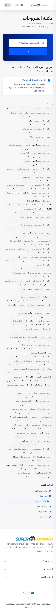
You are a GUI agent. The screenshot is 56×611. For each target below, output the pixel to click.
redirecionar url (46, 433)
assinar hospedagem (44, 177)
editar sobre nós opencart (14, 301)
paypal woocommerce (28, 405)
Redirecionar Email (45, 429)
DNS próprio (47, 297)
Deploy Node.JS (46, 285)
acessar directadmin (34, 109)
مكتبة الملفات (42, 506)
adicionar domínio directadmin (40, 121)
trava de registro (46, 469)
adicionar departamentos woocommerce (37, 117)
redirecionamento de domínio (26, 421)
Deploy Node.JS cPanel (28, 285)
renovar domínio (46, 445)
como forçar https (26, 217)
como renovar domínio (43, 229)
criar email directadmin (43, 265)
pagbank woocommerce (43, 401)
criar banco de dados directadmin (39, 253)
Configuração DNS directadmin (21, 241)
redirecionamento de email (42, 425)
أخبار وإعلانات (42, 496)
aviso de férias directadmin (17, 185)
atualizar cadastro (26, 181)
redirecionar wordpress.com (27, 433)
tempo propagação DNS (14, 465)
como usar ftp (27, 229)
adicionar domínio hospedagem (40, 133)
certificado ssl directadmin (42, 197)
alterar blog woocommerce (42, 153)
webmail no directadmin (22, 473)
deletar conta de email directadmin (39, 281)
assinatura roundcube (44, 181)
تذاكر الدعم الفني (41, 491)
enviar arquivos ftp (25, 313)
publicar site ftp (46, 421)
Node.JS (48, 385)
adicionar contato (16, 113)
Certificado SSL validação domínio (39, 201)
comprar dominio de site (22, 237)
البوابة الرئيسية (48, 23)
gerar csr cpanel (46, 337)
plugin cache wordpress (35, 413)
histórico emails (26, 345)
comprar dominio (29, 233)
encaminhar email (26, 309)
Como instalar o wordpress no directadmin (36, 225)
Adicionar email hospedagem (41, 137)
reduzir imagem (46, 437)
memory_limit (47, 369)
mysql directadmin (12, 381)
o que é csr (21, 393)
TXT (35, 469)
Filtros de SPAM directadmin (41, 325)
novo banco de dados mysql (17, 385)
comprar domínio (45, 233)
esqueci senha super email (22, 317)
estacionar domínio (44, 321)
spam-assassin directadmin (19, 449)
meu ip (24, 373)
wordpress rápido (45, 477)
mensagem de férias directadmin (26, 369)
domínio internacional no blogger (39, 301)
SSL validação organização (42, 461)
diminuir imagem (26, 289)
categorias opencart (13, 193)
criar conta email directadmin (41, 261)
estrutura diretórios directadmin (23, 321)
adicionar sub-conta (16, 145)
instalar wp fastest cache (23, 361)
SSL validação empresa (21, 457)
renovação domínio (25, 441)
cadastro (26, 193)
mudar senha (18, 377)
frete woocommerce (19, 333)
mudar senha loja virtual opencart (39, 381)
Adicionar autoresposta (15, 109)
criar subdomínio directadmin (41, 277)
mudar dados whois (44, 377)
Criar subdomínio (19, 273)
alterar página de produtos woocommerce (36, 165)
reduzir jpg (33, 437)
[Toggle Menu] (52, 5)
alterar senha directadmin (42, 169)
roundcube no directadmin (42, 449)
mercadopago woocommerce (40, 373)
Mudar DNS (30, 377)
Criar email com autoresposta (16, 261)
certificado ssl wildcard (14, 205)
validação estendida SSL (43, 473)
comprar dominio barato (43, 237)
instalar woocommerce (43, 361)
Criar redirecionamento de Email (40, 273)
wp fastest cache (30, 477)
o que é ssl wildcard (44, 397)
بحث (28, 51)
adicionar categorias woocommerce (38, 113)
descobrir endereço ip (43, 289)
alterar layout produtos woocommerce (38, 161)
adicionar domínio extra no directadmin (37, 129)
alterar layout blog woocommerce (39, 157)
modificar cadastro (12, 373)
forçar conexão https (20, 325)
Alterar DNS (25, 153)
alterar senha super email (42, 173)
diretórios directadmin (22, 293)
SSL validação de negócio (42, 457)
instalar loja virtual (17, 357)
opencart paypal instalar (25, 397)
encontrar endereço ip (43, 313)
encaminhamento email (16, 305)
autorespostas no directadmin (41, 185)
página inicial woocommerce (41, 409)
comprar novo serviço (44, 241)
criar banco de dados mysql (41, 257)
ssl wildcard (25, 461)
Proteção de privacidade (19, 417)
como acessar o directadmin (32, 209)
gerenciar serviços (24, 341)
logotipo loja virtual (45, 365)
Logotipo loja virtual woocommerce (22, 365)
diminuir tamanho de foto (42, 293)
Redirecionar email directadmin (23, 429)
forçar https (47, 329)
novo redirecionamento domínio (40, 393)
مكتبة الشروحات (35, 23)
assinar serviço (27, 177)
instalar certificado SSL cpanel (40, 353)
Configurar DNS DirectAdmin (41, 245)
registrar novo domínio (43, 441)
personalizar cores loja (19, 409)
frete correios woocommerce (41, 333)
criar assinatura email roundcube (17, 249)
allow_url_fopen (26, 149)
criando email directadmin (42, 249)
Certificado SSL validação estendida (39, 205)
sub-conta (29, 465)
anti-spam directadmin (22, 173)
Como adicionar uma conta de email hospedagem (33, 213)
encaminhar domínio (44, 309)
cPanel (25, 245)
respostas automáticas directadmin (24, 445)
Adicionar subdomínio (43, 149)
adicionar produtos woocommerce (39, 145)
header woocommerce (43, 345)
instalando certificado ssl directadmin (19, 349)
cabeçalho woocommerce (42, 193)
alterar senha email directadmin (18, 169)
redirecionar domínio (21, 425)
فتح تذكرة (44, 517)
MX (23, 381)
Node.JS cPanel (36, 385)
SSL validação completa (31, 453)
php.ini (49, 413)
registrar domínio (20, 437)
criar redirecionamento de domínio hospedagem (34, 269)
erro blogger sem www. (43, 317)
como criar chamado (44, 217)
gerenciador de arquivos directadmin (23, 337)
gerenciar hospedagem (43, 341)
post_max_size (18, 413)
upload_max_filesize (24, 469)
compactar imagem (11, 229)
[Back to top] (28, 598)
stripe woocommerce (44, 465)
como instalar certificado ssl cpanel (19, 221)
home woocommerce (43, 349)
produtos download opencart (41, 417)
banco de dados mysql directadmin (39, 189)
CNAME (49, 209)
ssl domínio (47, 453)
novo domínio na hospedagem (40, 389)
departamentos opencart (14, 281)
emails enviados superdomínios (40, 305)
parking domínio (46, 405)
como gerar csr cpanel (43, 221)
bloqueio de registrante (14, 189)
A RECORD (48, 109)
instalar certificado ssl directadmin (39, 357)
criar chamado (23, 257)
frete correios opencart (32, 329)
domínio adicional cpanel (30, 297)
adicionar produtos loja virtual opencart (37, 141)
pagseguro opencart (23, 401)
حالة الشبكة (43, 512)
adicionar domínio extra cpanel (40, 125)
